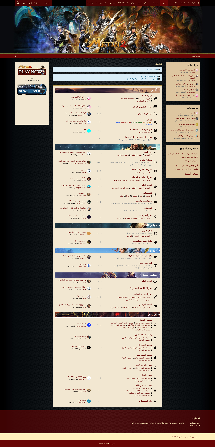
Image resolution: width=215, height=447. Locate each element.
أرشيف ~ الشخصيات (143, 328)
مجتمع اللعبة (150, 274)
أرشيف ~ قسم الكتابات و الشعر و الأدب (137, 391)
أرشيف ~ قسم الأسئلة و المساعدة (122, 323)
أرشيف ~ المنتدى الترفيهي (141, 395)
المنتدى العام (147, 185)
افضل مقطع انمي (80, 296)
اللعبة (154, 146)
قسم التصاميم (135, 297)
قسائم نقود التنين (179, 169)
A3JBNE (84, 172)
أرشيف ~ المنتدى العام (117, 325)
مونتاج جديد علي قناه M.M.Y (77, 201)
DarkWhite (83, 243)
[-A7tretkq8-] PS (81, 188)
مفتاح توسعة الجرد (188, 89)
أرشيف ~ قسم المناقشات (141, 388)
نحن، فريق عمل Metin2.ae (141, 129)
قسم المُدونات (114, 307)
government (82, 402)
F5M (85, 132)
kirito (84, 298)
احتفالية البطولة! (152, 70)
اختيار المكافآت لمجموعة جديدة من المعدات (71, 106)
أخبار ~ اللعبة (147, 95)
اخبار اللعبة (195, 153)
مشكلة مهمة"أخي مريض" (186, 124)
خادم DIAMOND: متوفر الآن (185, 95)
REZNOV (83, 264)
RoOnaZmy (82, 123)
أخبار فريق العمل (145, 114)
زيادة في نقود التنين (174, 154)
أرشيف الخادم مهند (144, 355)
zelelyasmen (191, 86)
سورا (128, 196)
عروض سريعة (191, 160)
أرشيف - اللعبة (146, 320)
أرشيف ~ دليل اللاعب (143, 323)
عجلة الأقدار (190, 157)
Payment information (128, 99)
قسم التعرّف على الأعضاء (141, 307)
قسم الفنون (146, 297)
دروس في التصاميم (143, 300)
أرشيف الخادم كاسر (144, 365)
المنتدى (147, 155)
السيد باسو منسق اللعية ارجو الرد (75, 389)
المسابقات (148, 208)
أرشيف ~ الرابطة (144, 340)
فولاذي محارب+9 (80, 336)
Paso (193, 72)
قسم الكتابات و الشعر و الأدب (140, 288)
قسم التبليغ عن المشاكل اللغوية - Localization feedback (132, 180)
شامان (135, 196)
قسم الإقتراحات (145, 215)
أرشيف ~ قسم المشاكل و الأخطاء (139, 325)
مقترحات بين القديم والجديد (77, 216)
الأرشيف (152, 314)
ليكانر (121, 196)
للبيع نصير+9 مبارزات (79, 346)
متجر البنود (191, 173)
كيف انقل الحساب (80, 324)
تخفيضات (183, 153)
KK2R (84, 338)
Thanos (83, 218)
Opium (192, 425)
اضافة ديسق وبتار (80, 241)
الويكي (134, 155)
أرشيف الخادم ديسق (143, 334)
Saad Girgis (82, 195)
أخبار (154, 90)
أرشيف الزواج (146, 375)
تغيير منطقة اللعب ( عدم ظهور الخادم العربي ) (71, 152)
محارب (147, 196)
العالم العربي (147, 231)
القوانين (149, 120)
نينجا (141, 196)
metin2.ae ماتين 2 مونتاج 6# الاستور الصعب (71, 161)
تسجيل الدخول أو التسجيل (31, 3)
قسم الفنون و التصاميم (142, 294)
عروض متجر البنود (186, 165)
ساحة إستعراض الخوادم (142, 241)
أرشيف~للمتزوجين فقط (142, 381)
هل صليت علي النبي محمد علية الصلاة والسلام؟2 (70, 280)
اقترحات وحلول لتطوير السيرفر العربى (73, 185)
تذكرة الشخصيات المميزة (149, 76)
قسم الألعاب (126, 307)
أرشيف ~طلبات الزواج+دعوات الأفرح (138, 378)
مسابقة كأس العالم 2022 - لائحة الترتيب (73, 208)
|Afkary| (84, 349)
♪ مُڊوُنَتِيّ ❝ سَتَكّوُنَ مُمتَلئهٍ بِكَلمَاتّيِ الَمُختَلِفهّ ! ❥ (70, 305)
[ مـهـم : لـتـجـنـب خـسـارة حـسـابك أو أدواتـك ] (142, 79)
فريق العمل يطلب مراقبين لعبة (75, 113)
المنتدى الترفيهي (145, 304)
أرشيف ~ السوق (127, 338)
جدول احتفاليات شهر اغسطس (185, 118)
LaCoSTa (83, 155)
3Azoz (84, 180)
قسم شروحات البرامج (142, 173)
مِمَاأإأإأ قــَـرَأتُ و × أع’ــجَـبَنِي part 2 (74, 287)
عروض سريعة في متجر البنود (185, 84)
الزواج (153, 250)
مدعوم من (108, 444)
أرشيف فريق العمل (143, 132)
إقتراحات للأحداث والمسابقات (134, 218)
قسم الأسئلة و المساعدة (142, 169)
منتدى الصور (130, 300)
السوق (137, 236)
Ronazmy (192, 80)
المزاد (189, 153)
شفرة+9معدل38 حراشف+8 (77, 232)
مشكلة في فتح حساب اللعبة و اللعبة (183, 130)
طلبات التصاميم (122, 297)
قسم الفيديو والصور (144, 201)
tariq (84, 391)
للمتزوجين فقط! (145, 263)
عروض (183, 157)
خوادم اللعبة (150, 225)
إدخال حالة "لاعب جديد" (187, 70)
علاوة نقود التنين (191, 169)
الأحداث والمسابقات (143, 101)
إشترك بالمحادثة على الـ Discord (138, 137)
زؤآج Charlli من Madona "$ (77, 377)
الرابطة (129, 236)
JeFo (84, 130)
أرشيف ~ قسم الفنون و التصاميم (139, 393)
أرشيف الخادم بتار (145, 345)
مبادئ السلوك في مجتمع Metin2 (75, 121)
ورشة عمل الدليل (123, 155)
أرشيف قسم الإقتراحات (142, 330)
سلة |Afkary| (82, 400)
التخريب (83, 170)
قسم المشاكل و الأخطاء (142, 177)
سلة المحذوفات (145, 401)
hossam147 (82, 234)
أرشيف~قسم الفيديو (127, 328)
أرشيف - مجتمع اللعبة (143, 385)
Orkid (84, 282)
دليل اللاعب (147, 152)
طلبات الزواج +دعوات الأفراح (140, 256)
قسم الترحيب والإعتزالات (120, 188)
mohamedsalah (81, 203)
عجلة (196, 157)
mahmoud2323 (81, 326)
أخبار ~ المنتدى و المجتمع (142, 107)
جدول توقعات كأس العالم (186, 136)
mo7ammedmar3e (80, 163)
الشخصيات (147, 193)
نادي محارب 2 (81, 193)
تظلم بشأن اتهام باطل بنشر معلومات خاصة (72, 256)
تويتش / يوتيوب (146, 160)
